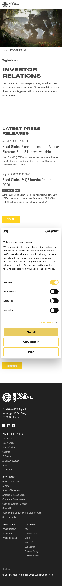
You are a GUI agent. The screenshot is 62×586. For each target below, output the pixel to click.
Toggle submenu (10, 60)
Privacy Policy (31, 551)
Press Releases (9, 537)
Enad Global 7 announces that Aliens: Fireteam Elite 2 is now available (30, 149)
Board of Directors (11, 490)
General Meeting (10, 481)
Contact (28, 537)
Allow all (31, 332)
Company (30, 524)
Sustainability (9, 516)
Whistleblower (32, 555)
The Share (7, 438)
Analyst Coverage (10, 460)
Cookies (6, 568)
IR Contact (7, 456)
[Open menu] (57, 4)
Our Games (30, 546)
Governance (9, 477)
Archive (6, 465)
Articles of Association (13, 494)
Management (31, 533)
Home (4, 50)
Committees (8, 508)
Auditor (5, 485)
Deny (31, 351)
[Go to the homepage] (11, 5)
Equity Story (8, 442)
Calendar (6, 451)
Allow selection (31, 342)
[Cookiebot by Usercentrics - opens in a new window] (45, 232)
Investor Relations (17, 50)
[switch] (54, 291)
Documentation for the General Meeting (21, 512)
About (27, 528)
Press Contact (9, 447)
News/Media (9, 524)
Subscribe (7, 469)
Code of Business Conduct (15, 503)
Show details (46, 322)
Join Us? (29, 542)
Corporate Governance (13, 499)
